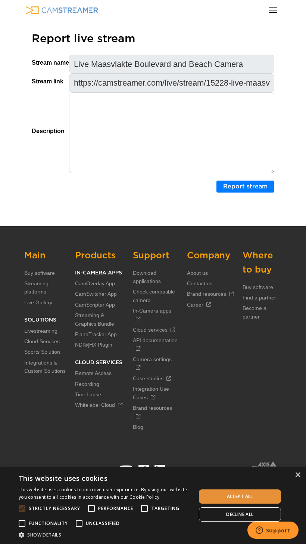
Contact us (199, 283)
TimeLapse (88, 394)
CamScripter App (95, 305)
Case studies (148, 378)
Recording (87, 384)
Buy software (39, 273)
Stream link (47, 81)
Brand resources (206, 294)
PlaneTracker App (96, 334)
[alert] (153, 505)
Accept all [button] (240, 496)
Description (48, 131)
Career (195, 305)
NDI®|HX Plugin (93, 345)
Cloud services (150, 330)
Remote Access (93, 373)
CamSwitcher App (96, 294)
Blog (138, 427)
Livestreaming (40, 331)
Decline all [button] (239, 514)
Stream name (50, 62)
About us (197, 273)
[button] (105, 534)
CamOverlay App (95, 283)
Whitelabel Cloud (95, 405)
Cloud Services (42, 341)
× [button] (297, 475)
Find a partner (259, 298)
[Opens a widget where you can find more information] (273, 531)
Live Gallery (38, 302)
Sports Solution (42, 352)
